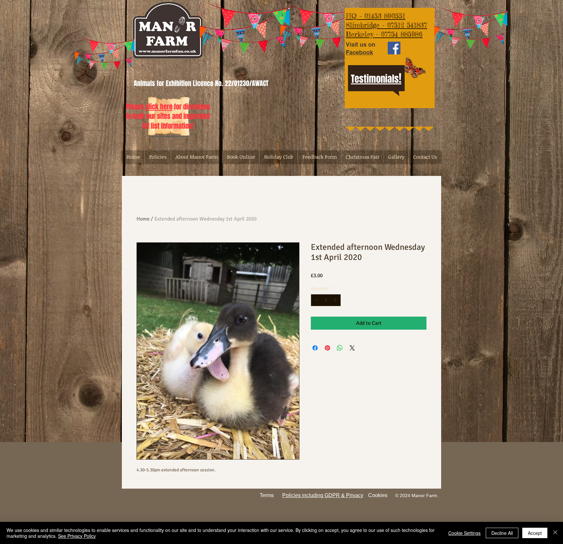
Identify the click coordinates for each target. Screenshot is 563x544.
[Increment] (336, 300)
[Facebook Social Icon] (394, 48)
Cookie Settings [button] (464, 533)
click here (158, 107)
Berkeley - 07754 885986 (384, 34)
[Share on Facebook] (315, 348)
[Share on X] (352, 348)
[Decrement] (316, 300)
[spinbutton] (326, 300)
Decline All (502, 533)
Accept (535, 533)
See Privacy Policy (77, 536)
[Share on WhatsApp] (340, 348)
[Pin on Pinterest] (327, 348)
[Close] (555, 533)
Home (143, 219)
